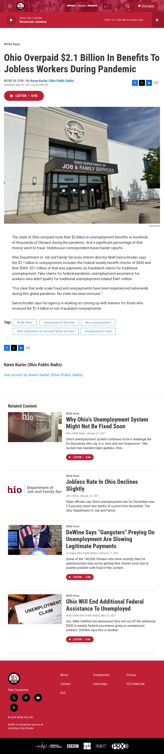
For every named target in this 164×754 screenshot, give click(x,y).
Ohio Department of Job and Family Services (45, 331)
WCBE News (12, 44)
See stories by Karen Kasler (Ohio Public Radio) (43, 374)
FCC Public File (136, 684)
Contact (65, 684)
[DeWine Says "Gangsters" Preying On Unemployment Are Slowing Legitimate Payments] (35, 540)
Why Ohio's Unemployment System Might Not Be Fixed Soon (107, 423)
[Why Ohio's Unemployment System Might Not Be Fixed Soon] (35, 427)
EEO (63, 692)
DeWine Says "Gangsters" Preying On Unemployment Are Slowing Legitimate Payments (110, 539)
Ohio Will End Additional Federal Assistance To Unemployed (105, 605)
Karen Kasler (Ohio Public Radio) (52, 81)
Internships (100, 684)
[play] (11, 20)
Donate (148, 6)
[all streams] (158, 20)
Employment (101, 675)
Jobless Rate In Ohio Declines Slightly (102, 485)
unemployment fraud (98, 331)
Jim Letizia (72, 495)
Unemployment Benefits (59, 322)
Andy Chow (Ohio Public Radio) (83, 615)
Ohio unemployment (98, 322)
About (64, 675)
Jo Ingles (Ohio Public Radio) (82, 553)
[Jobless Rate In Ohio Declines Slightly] (35, 489)
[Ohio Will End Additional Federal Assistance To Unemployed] (35, 609)
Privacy (131, 675)
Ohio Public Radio (75, 433)
